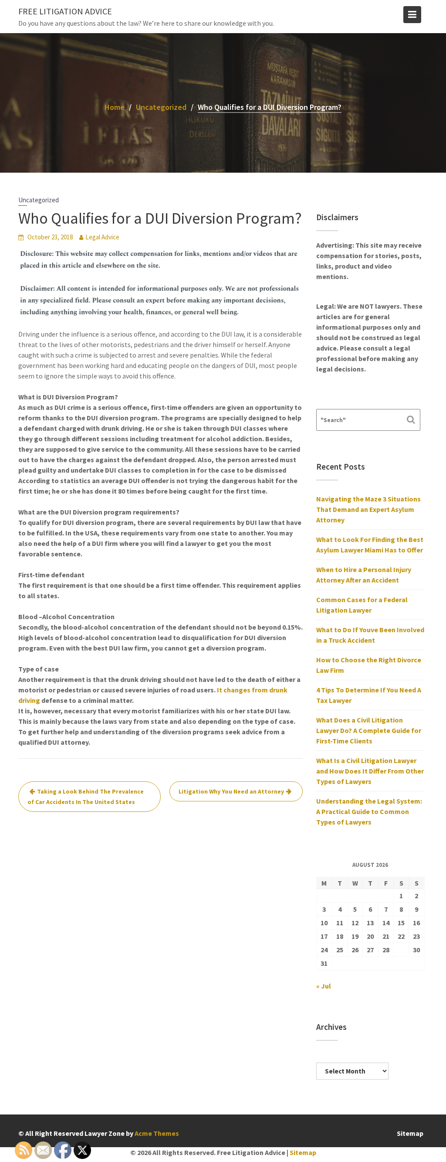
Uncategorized (38, 200)
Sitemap (410, 1133)
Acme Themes (157, 1133)
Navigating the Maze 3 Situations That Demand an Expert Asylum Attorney (368, 509)
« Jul (323, 985)
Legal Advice (102, 237)
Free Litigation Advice (65, 11)
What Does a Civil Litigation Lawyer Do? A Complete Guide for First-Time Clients (368, 730)
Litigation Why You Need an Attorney (231, 791)
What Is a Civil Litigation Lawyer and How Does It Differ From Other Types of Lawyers (370, 771)
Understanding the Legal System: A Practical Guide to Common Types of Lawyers (369, 811)
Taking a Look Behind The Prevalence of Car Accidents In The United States (85, 796)
